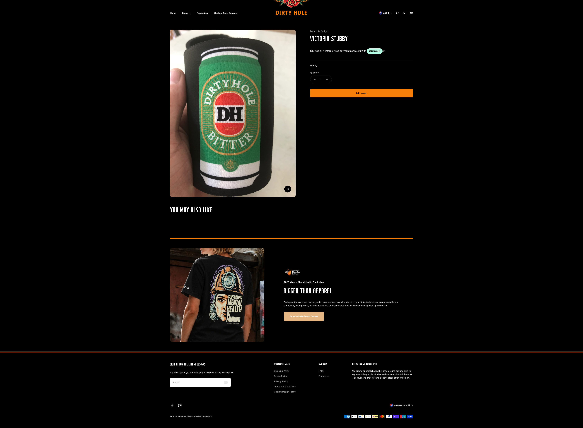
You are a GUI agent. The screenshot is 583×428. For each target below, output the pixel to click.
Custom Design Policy (285, 391)
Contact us (324, 376)
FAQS (321, 371)
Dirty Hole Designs (319, 31)
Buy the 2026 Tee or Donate (304, 316)
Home (173, 13)
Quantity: (314, 72)
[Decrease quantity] (314, 79)
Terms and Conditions (285, 386)
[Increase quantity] (327, 79)
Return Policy (280, 376)
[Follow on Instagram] (180, 405)
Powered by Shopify (203, 416)
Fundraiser (202, 13)
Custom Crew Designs (225, 13)
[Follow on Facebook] (172, 405)
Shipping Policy (281, 371)
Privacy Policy (281, 381)
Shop (185, 13)
